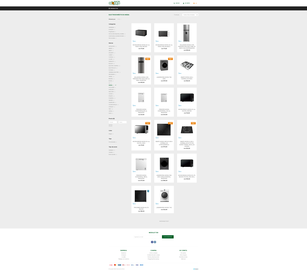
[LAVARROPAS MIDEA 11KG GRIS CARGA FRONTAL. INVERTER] (164, 163)
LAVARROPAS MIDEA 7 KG (164, 207)
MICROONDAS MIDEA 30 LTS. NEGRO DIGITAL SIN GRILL (186, 176)
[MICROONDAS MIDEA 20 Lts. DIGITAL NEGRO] (187, 97)
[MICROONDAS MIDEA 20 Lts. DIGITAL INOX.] (141, 129)
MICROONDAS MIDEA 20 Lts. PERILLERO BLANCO (164, 45)
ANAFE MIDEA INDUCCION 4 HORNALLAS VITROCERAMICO (164, 143)
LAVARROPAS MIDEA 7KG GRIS (164, 78)
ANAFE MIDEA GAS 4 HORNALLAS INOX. (187, 78)
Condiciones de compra (153, 255)
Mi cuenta (183, 253)
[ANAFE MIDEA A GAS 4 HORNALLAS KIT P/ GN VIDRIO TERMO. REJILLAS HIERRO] (187, 129)
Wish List (183, 259)
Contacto (123, 255)
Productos (114, 8)
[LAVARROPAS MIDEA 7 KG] (164, 195)
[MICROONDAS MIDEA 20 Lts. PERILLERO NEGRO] (141, 33)
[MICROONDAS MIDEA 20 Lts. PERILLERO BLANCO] (164, 33)
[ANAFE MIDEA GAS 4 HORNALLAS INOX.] (187, 65)
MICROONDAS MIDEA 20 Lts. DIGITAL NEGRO (186, 110)
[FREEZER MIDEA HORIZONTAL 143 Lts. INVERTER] (164, 97)
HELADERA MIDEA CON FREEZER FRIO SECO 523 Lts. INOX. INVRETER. (141, 78)
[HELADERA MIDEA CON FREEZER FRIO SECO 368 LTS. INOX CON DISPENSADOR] (187, 33)
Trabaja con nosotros (123, 259)
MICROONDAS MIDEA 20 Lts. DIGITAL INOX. (141, 142)
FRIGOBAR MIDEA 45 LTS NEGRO (141, 208)
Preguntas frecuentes (153, 259)
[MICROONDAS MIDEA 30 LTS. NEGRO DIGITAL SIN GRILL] (187, 163)
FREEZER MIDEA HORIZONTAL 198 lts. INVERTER (141, 177)
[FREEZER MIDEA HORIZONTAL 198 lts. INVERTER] (141, 163)
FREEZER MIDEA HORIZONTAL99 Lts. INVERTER (141, 111)
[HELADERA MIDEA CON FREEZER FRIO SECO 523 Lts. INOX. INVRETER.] (141, 65)
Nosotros (123, 253)
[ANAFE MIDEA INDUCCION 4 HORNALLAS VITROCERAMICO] (164, 129)
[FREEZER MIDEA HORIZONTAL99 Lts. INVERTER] (141, 97)
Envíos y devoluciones (153, 257)
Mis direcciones (183, 257)
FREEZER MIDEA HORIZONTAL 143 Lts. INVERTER (164, 111)
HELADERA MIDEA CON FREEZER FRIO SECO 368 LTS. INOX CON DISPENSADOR (187, 46)
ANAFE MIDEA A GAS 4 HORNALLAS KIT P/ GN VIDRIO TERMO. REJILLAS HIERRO (187, 144)
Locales (124, 257)
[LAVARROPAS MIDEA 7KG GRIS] (164, 65)
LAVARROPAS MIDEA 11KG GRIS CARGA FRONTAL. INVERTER (164, 177)
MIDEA (118, 19)
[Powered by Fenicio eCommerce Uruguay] (195, 269)
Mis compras (183, 255)
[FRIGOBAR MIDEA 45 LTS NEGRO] (141, 195)
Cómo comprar (153, 253)
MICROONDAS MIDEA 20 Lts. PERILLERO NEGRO (141, 45)
